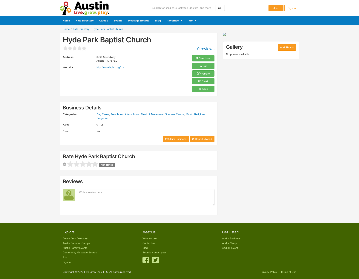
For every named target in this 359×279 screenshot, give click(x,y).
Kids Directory (85, 20)
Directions (204, 58)
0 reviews (205, 48)
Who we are (149, 238)
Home (66, 20)
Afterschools (132, 114)
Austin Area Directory (75, 238)
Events (118, 20)
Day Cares (102, 114)
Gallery (234, 47)
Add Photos (287, 47)
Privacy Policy (269, 271)
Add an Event (230, 247)
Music (189, 114)
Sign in (292, 8)
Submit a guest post (154, 252)
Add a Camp (229, 243)
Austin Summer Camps (76, 243)
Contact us (148, 243)
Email (204, 81)
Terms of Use (288, 271)
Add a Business (231, 238)
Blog (158, 20)
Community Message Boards (80, 252)
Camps (103, 20)
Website (205, 73)
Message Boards (138, 20)
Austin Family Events (75, 247)
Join (276, 8)
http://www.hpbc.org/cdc (110, 67)
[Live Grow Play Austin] (84, 7)
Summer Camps (174, 114)
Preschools (117, 114)
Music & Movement (152, 114)
